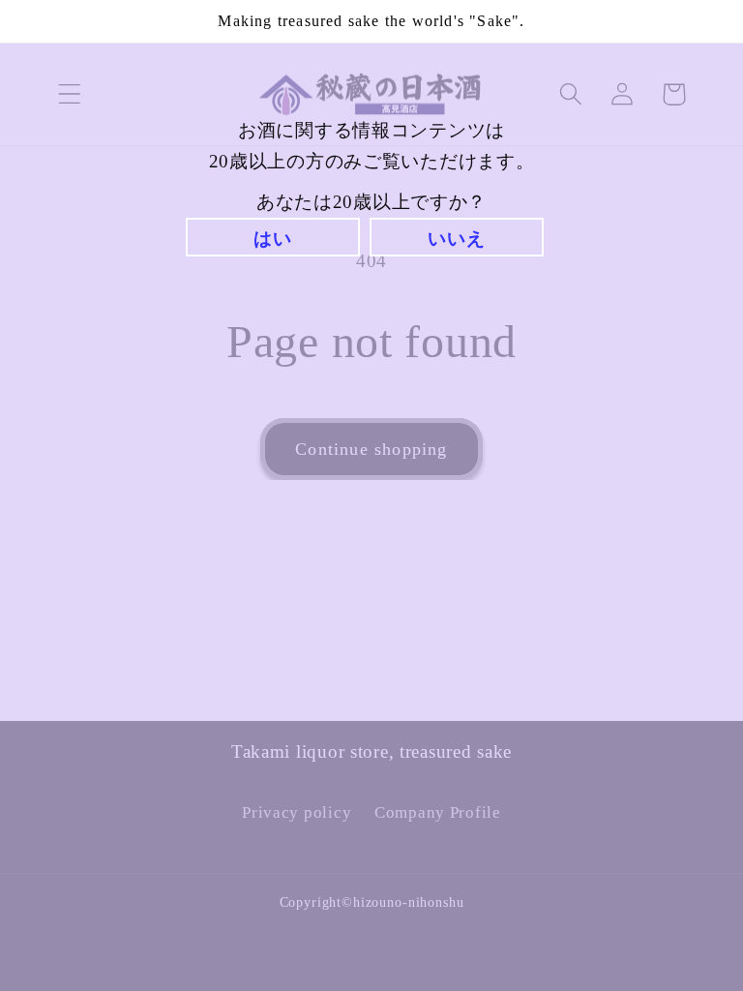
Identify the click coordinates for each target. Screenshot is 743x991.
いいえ (456, 238)
